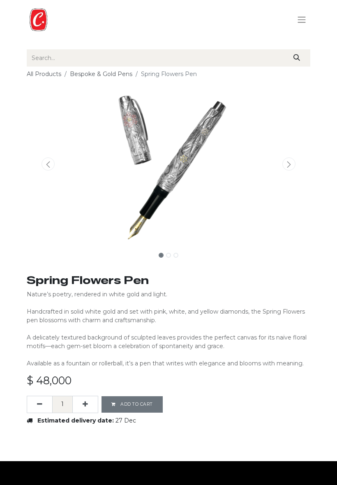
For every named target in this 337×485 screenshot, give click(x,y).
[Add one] (85, 404)
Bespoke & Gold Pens (101, 74)
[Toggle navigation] (301, 20)
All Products (44, 74)
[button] (48, 164)
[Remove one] (40, 404)
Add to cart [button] (136, 404)
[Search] (296, 58)
